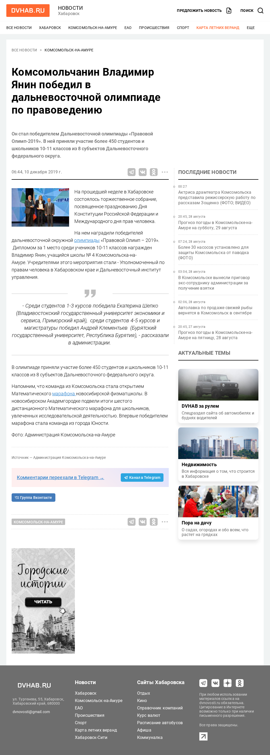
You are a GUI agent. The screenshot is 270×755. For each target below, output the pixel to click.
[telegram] (203, 683)
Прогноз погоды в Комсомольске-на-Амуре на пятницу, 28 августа (215, 335)
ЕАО (128, 28)
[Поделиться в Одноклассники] (154, 172)
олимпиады (87, 240)
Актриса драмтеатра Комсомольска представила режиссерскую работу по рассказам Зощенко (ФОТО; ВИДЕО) (216, 197)
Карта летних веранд (217, 28)
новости (70, 8)
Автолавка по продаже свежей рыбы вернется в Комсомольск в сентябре (215, 310)
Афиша (144, 730)
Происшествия (154, 28)
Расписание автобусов (160, 722)
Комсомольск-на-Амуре (92, 28)
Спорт (183, 28)
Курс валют (149, 715)
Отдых (143, 693)
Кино (142, 700)
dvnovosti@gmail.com (31, 712)
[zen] (228, 683)
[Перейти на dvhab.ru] (28, 10)
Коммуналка (150, 737)
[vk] (215, 683)
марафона (64, 393)
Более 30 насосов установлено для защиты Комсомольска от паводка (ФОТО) (213, 252)
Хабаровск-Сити (91, 737)
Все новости (19, 28)
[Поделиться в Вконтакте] (143, 172)
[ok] (240, 683)
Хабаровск (50, 28)
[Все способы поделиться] (165, 172)
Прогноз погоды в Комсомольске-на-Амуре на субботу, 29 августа (215, 225)
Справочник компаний (160, 707)
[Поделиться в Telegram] (132, 172)
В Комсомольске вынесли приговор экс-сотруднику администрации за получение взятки (214, 283)
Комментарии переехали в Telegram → (60, 477)
